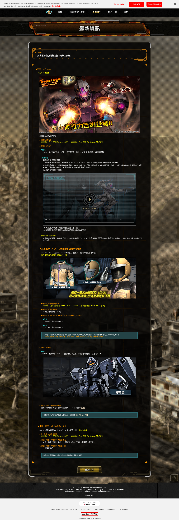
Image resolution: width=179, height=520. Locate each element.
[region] (89, 4)
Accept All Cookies (154, 4)
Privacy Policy (99, 509)
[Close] (175, 4)
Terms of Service (86, 509)
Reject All (136, 4)
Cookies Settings (119, 4)
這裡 (83, 407)
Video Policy (124, 509)
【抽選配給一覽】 (82, 415)
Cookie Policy (112, 509)
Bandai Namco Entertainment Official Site (64, 509)
